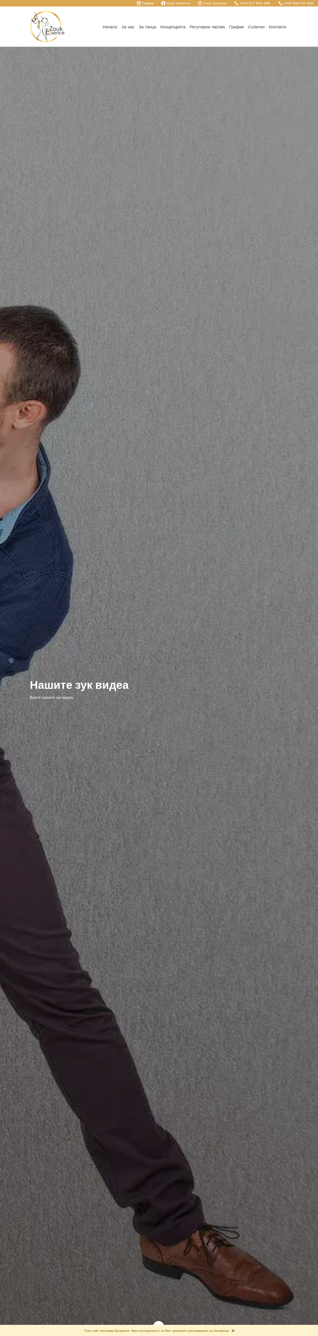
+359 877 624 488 (255, 3)
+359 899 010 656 (298, 3)
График (148, 3)
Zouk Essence (178, 3)
